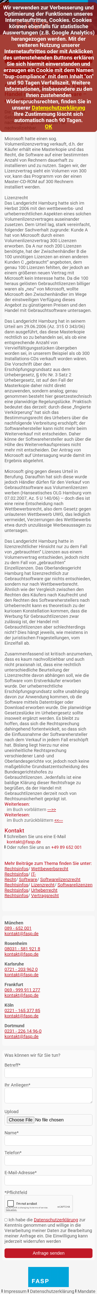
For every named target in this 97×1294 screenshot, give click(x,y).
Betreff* (13, 1065)
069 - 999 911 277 (22, 990)
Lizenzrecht (43, 884)
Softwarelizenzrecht (60, 879)
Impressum (15, 1291)
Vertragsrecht (45, 895)
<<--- (58, 820)
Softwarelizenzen (75, 884)
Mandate (86, 1291)
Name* (12, 1132)
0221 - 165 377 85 (22, 1010)
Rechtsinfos (16, 868)
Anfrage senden (49, 1253)
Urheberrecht (44, 890)
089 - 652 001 (18, 928)
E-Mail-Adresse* (21, 1172)
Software (28, 879)
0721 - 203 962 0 (21, 969)
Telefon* (13, 1152)
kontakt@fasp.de (24, 842)
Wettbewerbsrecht (49, 868)
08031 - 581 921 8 (22, 948)
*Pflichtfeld (16, 1192)
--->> (51, 809)
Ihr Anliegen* (17, 1085)
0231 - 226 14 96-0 (23, 1031)
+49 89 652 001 (66, 847)
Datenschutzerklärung (58, 108)
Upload (11, 1111)
